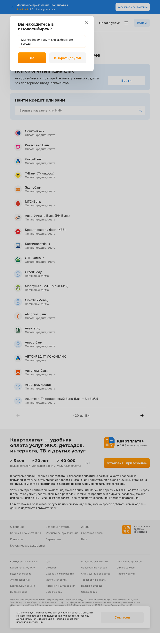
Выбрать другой (67, 58)
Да (32, 58)
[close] (86, 22)
